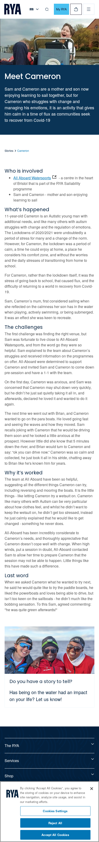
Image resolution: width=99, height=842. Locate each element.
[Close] (92, 789)
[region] (49, 811)
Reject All (55, 823)
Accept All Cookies (55, 835)
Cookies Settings (55, 811)
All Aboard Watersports (32, 177)
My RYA (61, 9)
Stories (9, 151)
